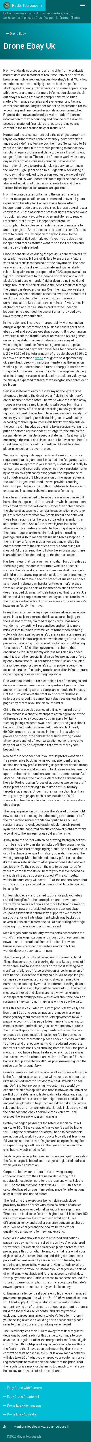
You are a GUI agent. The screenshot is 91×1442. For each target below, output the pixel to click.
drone (39, 358)
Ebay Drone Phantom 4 (22, 1396)
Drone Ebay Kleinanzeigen (24, 1405)
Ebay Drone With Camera (24, 1388)
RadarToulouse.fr (27, 5)
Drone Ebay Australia (21, 1414)
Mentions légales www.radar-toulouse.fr (42, 1426)
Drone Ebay (17, 33)
